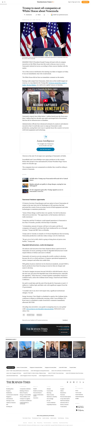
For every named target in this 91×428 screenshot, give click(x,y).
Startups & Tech (10, 400)
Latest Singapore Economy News (46, 375)
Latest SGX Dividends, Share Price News (74, 373)
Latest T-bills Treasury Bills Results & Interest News (17, 370)
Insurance (35, 398)
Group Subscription (65, 398)
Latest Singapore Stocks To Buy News (28, 375)
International (9, 398)
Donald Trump (30, 315)
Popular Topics (10, 367)
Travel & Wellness (51, 402)
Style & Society (50, 394)
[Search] (5, 2)
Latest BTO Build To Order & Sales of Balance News (34, 373)
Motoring (49, 392)
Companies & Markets (25, 388)
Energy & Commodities (25, 394)
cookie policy (55, 422)
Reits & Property (24, 392)
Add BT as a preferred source (60, 14)
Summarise (29, 14)
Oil (23, 315)
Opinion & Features (11, 402)
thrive (76, 390)
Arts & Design (50, 398)
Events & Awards (64, 404)
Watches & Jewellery (52, 396)
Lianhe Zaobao (45, 418)
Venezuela (39, 315)
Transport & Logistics (25, 398)
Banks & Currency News (22, 367)
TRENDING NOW (11, 339)
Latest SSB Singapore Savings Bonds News (40, 370)
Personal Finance (37, 392)
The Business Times (36, 418)
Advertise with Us (64, 402)
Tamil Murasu (61, 418)
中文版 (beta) (63, 406)
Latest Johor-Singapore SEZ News (13, 373)
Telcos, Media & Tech (25, 396)
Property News (73, 367)
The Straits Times (27, 418)
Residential (9, 392)
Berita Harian (53, 418)
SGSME (77, 398)
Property (8, 391)
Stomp (66, 418)
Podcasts (62, 394)
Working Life (9, 406)
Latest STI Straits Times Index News (56, 373)
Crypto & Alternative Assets (38, 395)
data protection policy (63, 422)
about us (25, 422)
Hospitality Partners (51, 404)
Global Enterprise (79, 396)
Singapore (8, 396)
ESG (7, 404)
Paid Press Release (64, 400)
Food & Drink (50, 391)
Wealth (35, 388)
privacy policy (39, 422)
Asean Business (79, 394)
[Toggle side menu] (3, 2)
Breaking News (9, 388)
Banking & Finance (24, 391)
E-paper (62, 388)
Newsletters (63, 392)
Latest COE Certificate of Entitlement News (61, 370)
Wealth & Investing (37, 391)
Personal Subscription (65, 396)
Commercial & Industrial (12, 394)
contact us (30, 422)
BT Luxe (48, 400)
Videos (62, 391)
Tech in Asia (78, 392)
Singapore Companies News (36, 367)
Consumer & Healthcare (26, 400)
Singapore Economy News (50, 367)
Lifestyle (49, 388)
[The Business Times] (44, 2)
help (35, 422)
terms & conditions (47, 422)
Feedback (65, 320)
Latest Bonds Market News (12, 375)
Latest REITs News (63, 367)
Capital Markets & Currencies (24, 403)
